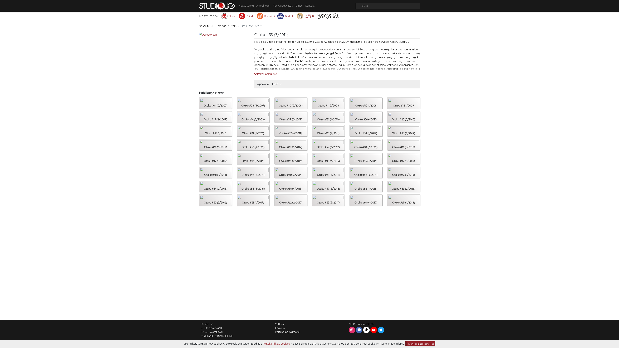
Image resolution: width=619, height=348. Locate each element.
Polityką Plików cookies (276, 343)
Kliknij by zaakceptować (421, 343)
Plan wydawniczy (283, 5)
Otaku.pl (280, 328)
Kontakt (310, 5)
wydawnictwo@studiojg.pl (217, 335)
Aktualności (263, 5)
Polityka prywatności (287, 332)
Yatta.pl (279, 324)
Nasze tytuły (246, 5)
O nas (299, 5)
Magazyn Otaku (227, 26)
